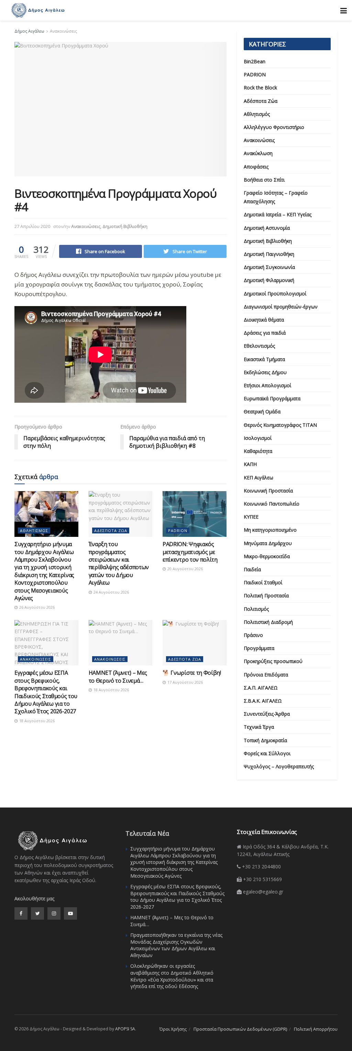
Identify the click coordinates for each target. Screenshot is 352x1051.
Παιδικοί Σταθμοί (263, 582)
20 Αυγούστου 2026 (184, 568)
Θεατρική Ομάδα (262, 411)
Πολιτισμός (256, 609)
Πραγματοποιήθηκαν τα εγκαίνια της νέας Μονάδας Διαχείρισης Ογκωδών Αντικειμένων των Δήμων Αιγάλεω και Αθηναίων (176, 945)
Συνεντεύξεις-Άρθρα (267, 714)
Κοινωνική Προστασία (268, 490)
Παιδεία (252, 569)
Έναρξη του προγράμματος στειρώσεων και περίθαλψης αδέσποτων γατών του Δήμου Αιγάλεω (119, 563)
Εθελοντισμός (259, 346)
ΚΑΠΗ (250, 464)
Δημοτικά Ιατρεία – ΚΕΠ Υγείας (277, 214)
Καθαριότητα (258, 451)
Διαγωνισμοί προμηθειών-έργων (281, 306)
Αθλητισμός (34, 530)
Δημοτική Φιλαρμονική (269, 280)
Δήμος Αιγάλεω (29, 31)
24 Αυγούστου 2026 (110, 592)
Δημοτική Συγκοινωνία (269, 267)
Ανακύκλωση (258, 153)
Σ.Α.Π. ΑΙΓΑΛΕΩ (261, 687)
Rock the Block (260, 87)
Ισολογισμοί (258, 438)
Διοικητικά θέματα (264, 319)
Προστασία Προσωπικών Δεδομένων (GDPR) (240, 1029)
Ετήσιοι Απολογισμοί (267, 385)
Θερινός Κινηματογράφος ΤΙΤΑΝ (280, 425)
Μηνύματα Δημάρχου (268, 543)
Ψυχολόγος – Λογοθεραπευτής (279, 766)
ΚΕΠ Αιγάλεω (258, 477)
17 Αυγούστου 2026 (184, 682)
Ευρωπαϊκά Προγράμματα (272, 398)
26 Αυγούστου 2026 (36, 607)
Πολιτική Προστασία (266, 595)
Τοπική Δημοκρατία (265, 740)
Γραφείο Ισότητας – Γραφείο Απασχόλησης (276, 197)
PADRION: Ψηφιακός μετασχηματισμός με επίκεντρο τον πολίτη (190, 551)
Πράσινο (253, 635)
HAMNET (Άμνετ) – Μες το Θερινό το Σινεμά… (118, 676)
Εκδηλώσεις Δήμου (265, 372)
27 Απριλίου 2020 (32, 226)
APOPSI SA (125, 1029)
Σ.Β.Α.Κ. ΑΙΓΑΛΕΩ (263, 700)
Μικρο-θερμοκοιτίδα (267, 556)
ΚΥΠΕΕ (251, 516)
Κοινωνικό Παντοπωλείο (271, 503)
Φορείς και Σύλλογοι (267, 753)
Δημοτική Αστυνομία (267, 228)
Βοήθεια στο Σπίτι (264, 179)
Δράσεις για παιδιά (265, 332)
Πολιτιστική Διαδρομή (268, 622)
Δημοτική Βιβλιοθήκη (124, 226)
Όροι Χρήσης (173, 1029)
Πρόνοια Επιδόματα (266, 674)
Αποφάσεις (256, 166)
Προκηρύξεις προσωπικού (273, 661)
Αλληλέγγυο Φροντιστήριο (274, 127)
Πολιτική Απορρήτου (316, 1029)
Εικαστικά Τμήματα (264, 359)
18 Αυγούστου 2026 (36, 720)
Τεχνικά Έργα (259, 727)
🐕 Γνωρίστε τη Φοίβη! (192, 672)
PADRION (177, 530)
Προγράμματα (259, 648)
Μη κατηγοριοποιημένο (270, 530)
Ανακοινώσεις (63, 31)
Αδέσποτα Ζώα (110, 530)
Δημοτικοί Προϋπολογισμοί (275, 293)
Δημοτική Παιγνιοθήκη (269, 254)
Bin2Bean (254, 61)
